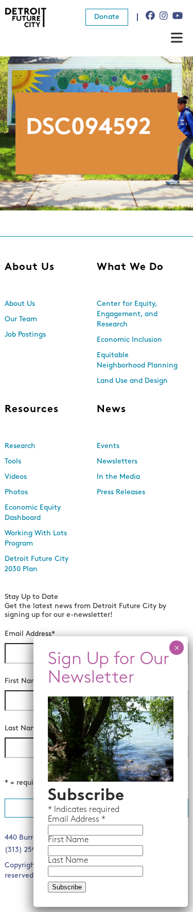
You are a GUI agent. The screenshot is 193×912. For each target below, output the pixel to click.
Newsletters (117, 461)
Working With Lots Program (36, 539)
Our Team (21, 319)
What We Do (130, 267)
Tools (13, 461)
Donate (106, 17)
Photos (16, 492)
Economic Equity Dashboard (33, 513)
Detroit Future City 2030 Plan (36, 564)
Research (20, 446)
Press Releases (121, 492)
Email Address (30, 634)
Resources (32, 409)
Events (108, 446)
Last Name (25, 728)
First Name (25, 681)
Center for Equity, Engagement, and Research (127, 314)
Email (59, 820)
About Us (30, 267)
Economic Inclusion (129, 340)
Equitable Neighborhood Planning (137, 361)
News (111, 409)
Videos (16, 477)
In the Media (118, 477)
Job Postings (25, 335)
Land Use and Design (132, 381)
